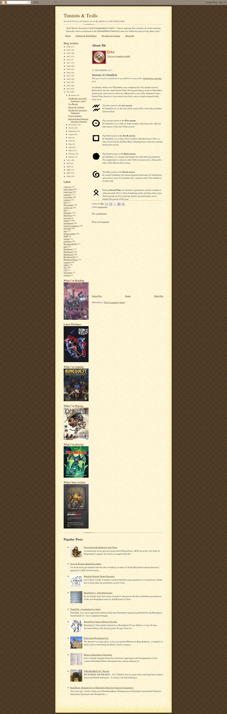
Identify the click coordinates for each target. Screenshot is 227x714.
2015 (68, 82)
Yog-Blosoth (73, 104)
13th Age (67, 186)
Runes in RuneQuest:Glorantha (98, 654)
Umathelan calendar (152, 78)
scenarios (67, 262)
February (72, 153)
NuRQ (66, 236)
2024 (68, 53)
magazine (67, 228)
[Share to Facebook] (119, 204)
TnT (65, 267)
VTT (65, 270)
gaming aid (68, 207)
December (73, 95)
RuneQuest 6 (68, 254)
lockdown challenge (71, 226)
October (72, 127)
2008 (68, 170)
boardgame (68, 192)
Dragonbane (68, 205)
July (70, 137)
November (73, 124)
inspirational (68, 223)
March (71, 150)
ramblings (67, 241)
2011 (68, 160)
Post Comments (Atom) (114, 302)
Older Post (158, 296)
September (73, 131)
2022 (68, 59)
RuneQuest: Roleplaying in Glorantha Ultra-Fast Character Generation (101, 687)
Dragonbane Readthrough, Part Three (100, 547)
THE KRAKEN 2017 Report (96, 671)
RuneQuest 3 (68, 249)
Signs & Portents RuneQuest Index (85, 563)
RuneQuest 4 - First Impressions (98, 592)
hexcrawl (67, 218)
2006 (68, 176)
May (71, 144)
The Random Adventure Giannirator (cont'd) (77, 99)
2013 (68, 88)
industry (67, 220)
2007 (68, 173)
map (65, 231)
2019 (68, 69)
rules (65, 246)
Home (68, 35)
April (71, 147)
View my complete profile (118, 56)
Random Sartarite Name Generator (99, 576)
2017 (68, 75)
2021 (68, 62)
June (71, 140)
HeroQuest (68, 215)
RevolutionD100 (70, 244)
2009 (68, 166)
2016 (68, 79)
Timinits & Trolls (81, 15)
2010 (68, 163)
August (72, 134)
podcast (66, 239)
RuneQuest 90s (69, 257)
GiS (65, 210)
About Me (129, 35)
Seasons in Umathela (76, 107)
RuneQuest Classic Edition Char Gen (100, 621)
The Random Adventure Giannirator (77, 111)
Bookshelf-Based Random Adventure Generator (78, 120)
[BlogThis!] (110, 204)
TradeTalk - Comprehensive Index (85, 609)
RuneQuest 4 (68, 251)
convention (68, 197)
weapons (67, 275)
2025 (68, 50)
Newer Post (97, 296)
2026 (68, 46)
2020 (68, 66)
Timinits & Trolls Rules (86, 35)
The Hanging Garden (110, 35)
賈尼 (112, 52)
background (68, 189)
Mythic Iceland (69, 233)
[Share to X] (114, 204)
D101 (66, 202)
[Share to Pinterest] (123, 204)
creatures (67, 199)
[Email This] (106, 204)
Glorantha (67, 212)
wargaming (68, 272)
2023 (68, 56)
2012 (68, 92)
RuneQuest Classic (71, 259)
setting (66, 264)
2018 (68, 72)
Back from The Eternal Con (96, 638)
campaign (67, 194)
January (72, 157)
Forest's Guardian (75, 116)
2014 (68, 85)
